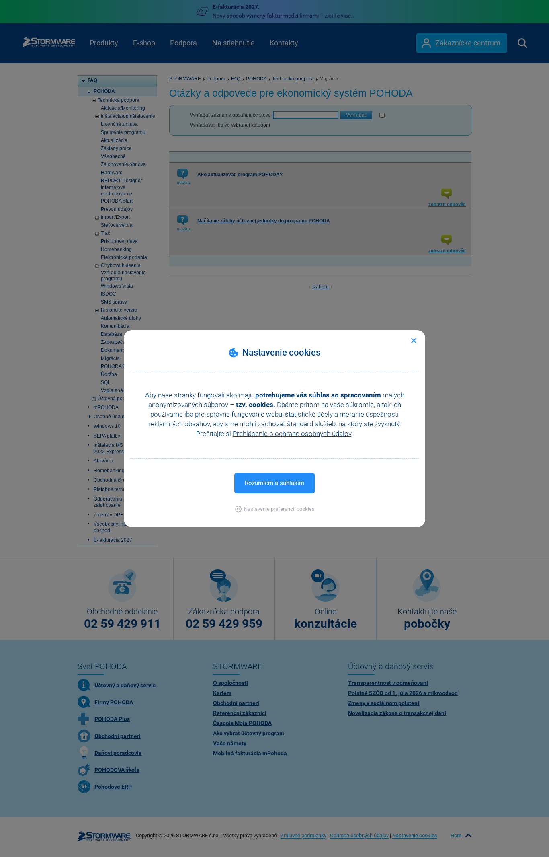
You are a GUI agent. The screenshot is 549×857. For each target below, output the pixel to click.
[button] (275, 509)
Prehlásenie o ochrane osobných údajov (292, 434)
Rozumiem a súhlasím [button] (274, 483)
